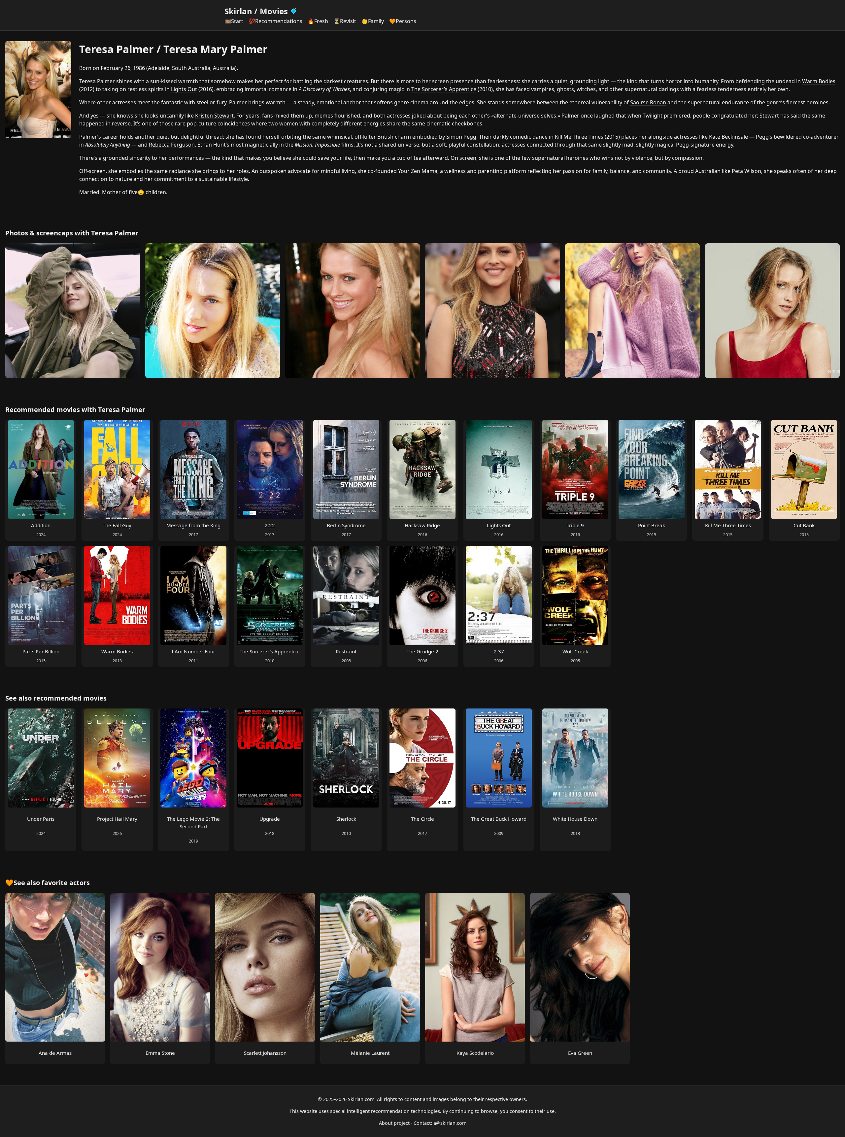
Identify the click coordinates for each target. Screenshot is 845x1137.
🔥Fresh (318, 21)
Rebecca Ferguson (172, 144)
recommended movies (70, 698)
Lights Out (184, 89)
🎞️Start (233, 21)
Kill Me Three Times (579, 136)
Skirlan (238, 11)
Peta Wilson (746, 171)
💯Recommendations (275, 21)
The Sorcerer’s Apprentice (443, 89)
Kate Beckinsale (728, 136)
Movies (274, 11)
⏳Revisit (344, 21)
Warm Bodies (818, 81)
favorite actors (66, 882)
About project (394, 1123)
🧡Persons (402, 21)
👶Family (372, 21)
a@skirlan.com (449, 1123)
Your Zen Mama (417, 171)
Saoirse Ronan (648, 102)
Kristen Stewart (214, 115)
